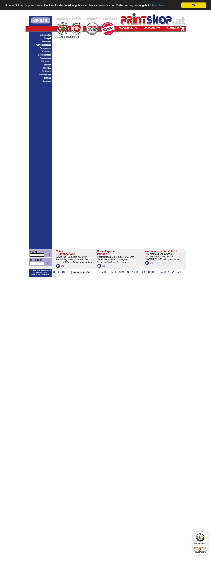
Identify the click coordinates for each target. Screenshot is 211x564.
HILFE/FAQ (59, 272)
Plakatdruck (46, 61)
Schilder (47, 64)
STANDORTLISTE (151, 28)
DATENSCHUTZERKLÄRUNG (140, 272)
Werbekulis (46, 41)
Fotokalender (45, 48)
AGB (103, 272)
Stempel (47, 38)
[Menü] (206, 533)
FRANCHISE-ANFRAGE (170, 272)
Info (62, 266)
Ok (194, 5)
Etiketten (47, 68)
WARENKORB (172, 28)
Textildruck (46, 71)
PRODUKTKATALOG (128, 28)
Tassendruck (45, 58)
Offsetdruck (46, 51)
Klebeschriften (45, 74)
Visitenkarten (45, 35)
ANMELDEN (40, 20)
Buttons (47, 78)
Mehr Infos (158, 5)
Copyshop (47, 81)
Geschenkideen (44, 55)
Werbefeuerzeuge (43, 45)
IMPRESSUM (117, 272)
